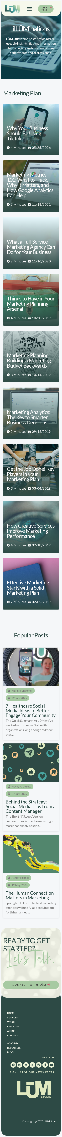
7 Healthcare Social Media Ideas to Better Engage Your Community (31, 710)
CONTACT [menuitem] (12, 1035)
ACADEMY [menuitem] (12, 1043)
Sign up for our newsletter (32, 1072)
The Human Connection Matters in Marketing (30, 895)
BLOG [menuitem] (10, 1052)
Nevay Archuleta (21, 786)
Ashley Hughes (20, 877)
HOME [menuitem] (10, 1013)
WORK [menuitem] (11, 1022)
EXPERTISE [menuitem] (13, 1026)
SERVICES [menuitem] (12, 1017)
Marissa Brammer (22, 690)
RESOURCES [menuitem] (14, 1047)
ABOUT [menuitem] (11, 1031)
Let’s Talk (44, 9)
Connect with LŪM (30, 985)
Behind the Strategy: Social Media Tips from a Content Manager (30, 806)
